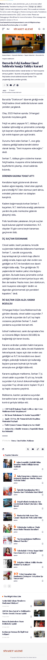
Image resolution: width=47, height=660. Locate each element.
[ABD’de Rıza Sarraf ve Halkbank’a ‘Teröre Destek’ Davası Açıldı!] (39, 613)
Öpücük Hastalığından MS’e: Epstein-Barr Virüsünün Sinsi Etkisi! (28, 491)
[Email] (10, 85)
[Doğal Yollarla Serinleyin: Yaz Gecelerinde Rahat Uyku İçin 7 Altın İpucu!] (7, 502)
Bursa (13, 441)
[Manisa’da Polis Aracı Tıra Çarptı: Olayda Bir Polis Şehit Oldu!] (7, 516)
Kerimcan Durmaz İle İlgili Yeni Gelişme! (15, 633)
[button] (4, 29)
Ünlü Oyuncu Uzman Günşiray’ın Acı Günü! (22, 425)
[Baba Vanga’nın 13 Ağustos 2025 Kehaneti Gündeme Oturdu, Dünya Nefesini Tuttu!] (7, 477)
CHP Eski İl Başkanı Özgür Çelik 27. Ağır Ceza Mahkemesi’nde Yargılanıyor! (22, 410)
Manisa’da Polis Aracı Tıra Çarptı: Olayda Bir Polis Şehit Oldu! (28, 516)
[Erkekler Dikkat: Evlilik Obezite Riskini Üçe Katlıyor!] (7, 563)
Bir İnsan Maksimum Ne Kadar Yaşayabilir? (22, 415)
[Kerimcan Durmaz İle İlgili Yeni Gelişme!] (39, 634)
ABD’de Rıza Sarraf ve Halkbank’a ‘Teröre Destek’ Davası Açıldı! (16, 612)
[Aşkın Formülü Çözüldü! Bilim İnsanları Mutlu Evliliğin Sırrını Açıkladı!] (7, 463)
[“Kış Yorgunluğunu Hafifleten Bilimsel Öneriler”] (7, 540)
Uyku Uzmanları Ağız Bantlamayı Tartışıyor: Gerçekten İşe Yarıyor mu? (28, 576)
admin (4, 90)
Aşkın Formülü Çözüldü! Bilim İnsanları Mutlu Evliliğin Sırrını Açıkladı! (27, 464)
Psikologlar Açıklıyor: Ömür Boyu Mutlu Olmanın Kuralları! (27, 528)
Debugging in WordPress (8, 17)
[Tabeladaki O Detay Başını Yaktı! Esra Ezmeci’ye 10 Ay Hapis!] (7, 551)
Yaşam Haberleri (8, 59)
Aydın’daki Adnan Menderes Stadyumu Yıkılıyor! (13, 602)
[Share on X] (7, 85)
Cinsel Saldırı (21, 441)
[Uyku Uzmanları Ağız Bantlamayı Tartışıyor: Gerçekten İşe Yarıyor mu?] (7, 575)
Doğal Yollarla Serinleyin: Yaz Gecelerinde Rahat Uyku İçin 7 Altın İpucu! (28, 504)
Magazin (38, 635)
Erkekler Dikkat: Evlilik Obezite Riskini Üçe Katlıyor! (28, 563)
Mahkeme (30, 441)
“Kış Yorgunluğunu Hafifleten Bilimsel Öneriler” (27, 540)
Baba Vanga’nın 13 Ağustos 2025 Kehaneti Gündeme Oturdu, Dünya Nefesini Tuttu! (28, 478)
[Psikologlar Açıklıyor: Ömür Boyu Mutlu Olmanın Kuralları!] (7, 528)
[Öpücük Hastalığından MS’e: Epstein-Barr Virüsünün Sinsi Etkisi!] (7, 491)
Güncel (38, 614)
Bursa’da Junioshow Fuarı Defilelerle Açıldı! (13, 622)
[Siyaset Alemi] (23, 29)
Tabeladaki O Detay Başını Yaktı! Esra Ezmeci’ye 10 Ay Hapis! (28, 552)
